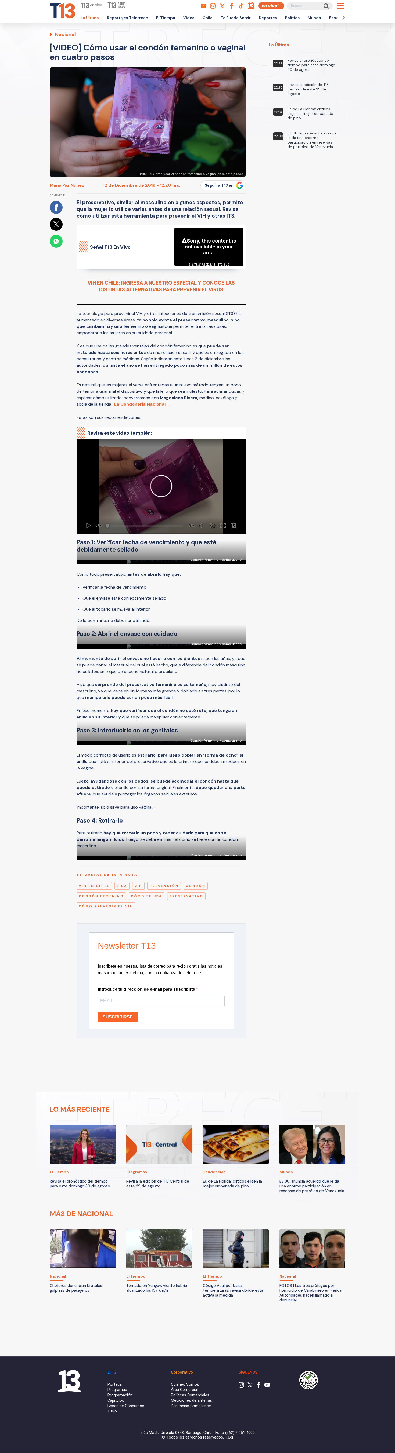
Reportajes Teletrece (127, 17)
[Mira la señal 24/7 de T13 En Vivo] (271, 5)
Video (189, 17)
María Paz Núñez (67, 185)
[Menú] (340, 6)
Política (292, 17)
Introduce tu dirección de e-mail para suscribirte (147, 989)
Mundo (314, 17)
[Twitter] (250, 1386)
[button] (342, 17)
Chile (208, 17)
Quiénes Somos (185, 1384)
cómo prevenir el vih (106, 906)
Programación (119, 1395)
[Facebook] (258, 1386)
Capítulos (115, 1400)
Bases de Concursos (125, 1406)
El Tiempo (165, 17)
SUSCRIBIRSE (118, 1017)
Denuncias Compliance (191, 1406)
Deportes (268, 17)
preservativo (186, 896)
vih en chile (94, 886)
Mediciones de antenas (191, 1400)
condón (196, 886)
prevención (164, 886)
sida (122, 886)
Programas (117, 1390)
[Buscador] (325, 5)
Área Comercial (184, 1390)
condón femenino (101, 896)
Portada (114, 1384)
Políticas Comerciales (190, 1395)
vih (138, 886)
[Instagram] (241, 1386)
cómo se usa (146, 896)
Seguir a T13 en (219, 185)
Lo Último (90, 17)
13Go (112, 1411)
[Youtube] (267, 1386)
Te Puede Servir (236, 17)
